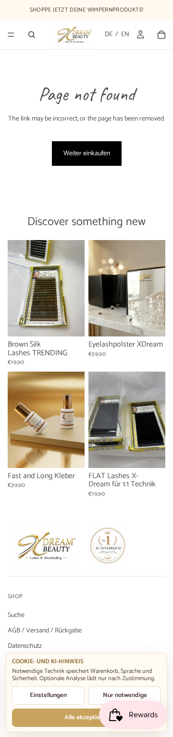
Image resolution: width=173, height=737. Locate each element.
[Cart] (161, 34)
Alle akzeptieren (86, 717)
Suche (16, 615)
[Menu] (11, 35)
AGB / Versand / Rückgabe (45, 630)
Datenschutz (25, 645)
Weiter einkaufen (86, 153)
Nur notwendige (125, 695)
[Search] (31, 34)
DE (108, 34)
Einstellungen (48, 695)
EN (125, 34)
